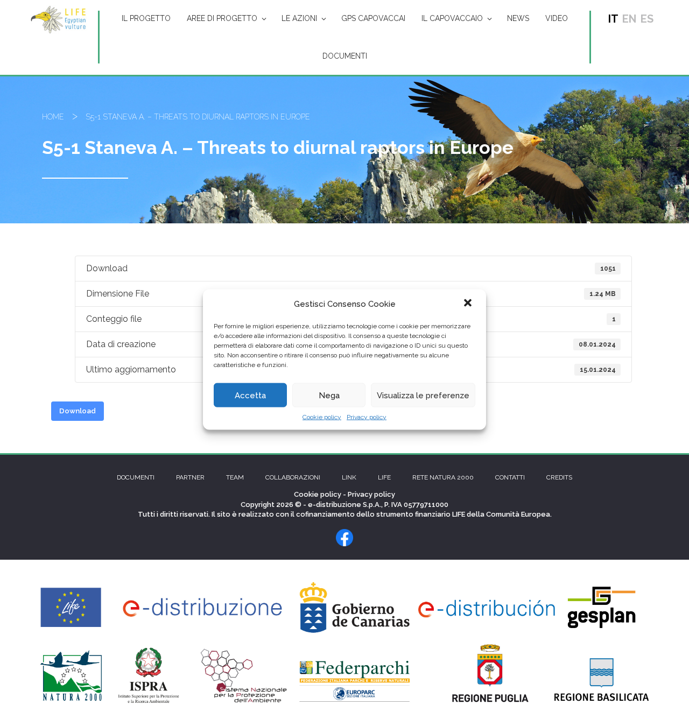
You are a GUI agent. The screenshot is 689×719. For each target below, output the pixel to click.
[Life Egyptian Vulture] (58, 19)
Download (77, 410)
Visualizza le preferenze (423, 395)
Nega (329, 395)
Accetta (250, 395)
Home (53, 116)
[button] (468, 304)
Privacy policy (366, 417)
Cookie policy (322, 417)
